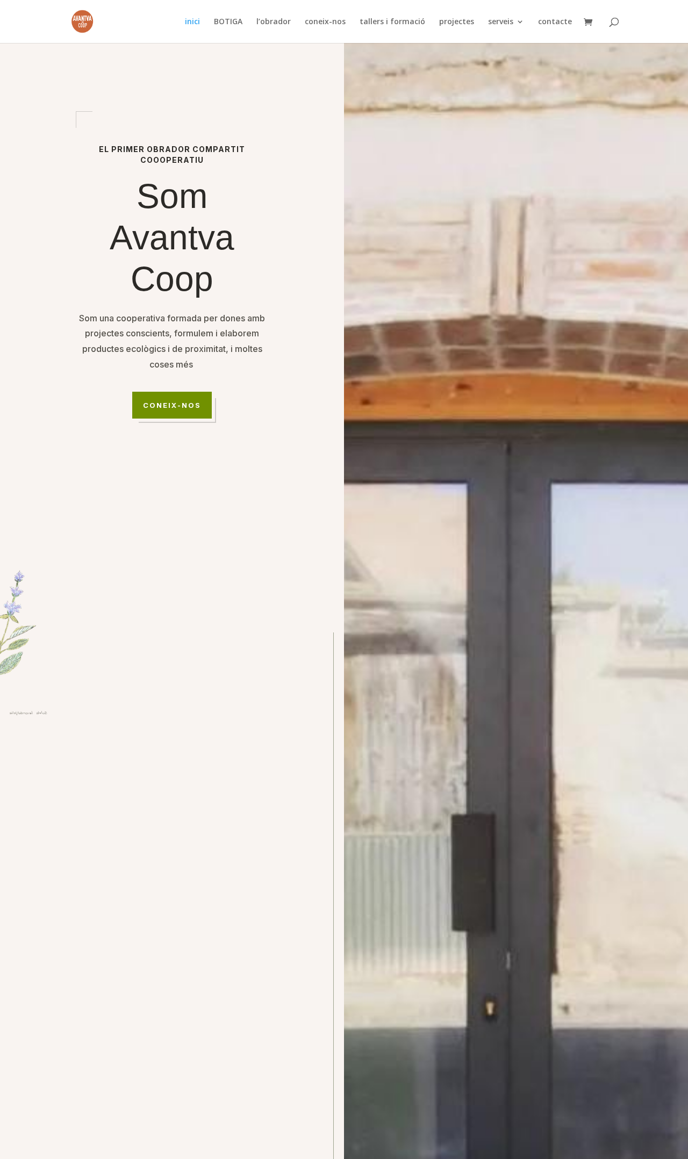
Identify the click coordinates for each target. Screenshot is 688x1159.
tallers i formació (392, 22)
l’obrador (273, 22)
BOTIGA (228, 22)
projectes (456, 22)
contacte (555, 22)
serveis (500, 22)
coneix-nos (325, 22)
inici (192, 22)
